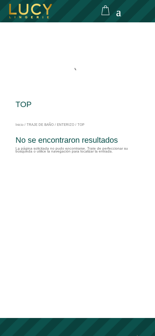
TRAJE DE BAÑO (40, 125)
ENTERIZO (65, 125)
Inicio (19, 125)
